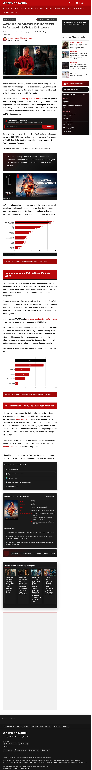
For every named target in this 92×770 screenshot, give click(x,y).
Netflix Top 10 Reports (9, 19)
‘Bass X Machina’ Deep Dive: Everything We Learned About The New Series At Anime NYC (79, 66)
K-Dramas (56, 8)
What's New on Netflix (76, 42)
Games (70, 8)
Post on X (15, 553)
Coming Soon (18, 8)
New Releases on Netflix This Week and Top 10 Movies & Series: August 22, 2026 (78, 46)
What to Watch (79, 8)
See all (85, 94)
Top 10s (5, 12)
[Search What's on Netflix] (82, 3)
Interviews (48, 8)
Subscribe (49, 126)
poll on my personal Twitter (31, 98)
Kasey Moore (14, 38)
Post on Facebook (26, 553)
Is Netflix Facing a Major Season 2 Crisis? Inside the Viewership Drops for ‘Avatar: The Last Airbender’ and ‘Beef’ (29, 543)
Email (46, 553)
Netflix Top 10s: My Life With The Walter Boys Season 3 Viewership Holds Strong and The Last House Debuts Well (23, 586)
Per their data (21, 419)
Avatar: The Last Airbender (47, 19)
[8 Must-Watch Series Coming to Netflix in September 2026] (65, 74)
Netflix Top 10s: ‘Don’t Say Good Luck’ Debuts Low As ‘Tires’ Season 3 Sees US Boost (10, 585)
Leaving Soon (29, 8)
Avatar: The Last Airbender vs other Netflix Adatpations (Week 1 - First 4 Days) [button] (27, 394)
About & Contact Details (11, 726)
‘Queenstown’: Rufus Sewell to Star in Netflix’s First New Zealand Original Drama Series (30, 532)
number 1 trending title (12, 446)
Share (53, 553)
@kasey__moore (27, 38)
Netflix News (39, 8)
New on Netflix (7, 8)
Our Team (26, 726)
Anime (64, 8)
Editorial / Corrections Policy (41, 726)
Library (13, 12)
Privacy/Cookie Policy (61, 726)
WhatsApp (38, 553)
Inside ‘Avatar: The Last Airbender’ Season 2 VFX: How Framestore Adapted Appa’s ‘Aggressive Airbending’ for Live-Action (28, 537)
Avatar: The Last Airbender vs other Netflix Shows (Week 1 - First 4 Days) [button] (25, 261)
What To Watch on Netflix (77, 72)
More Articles (50, 496)
